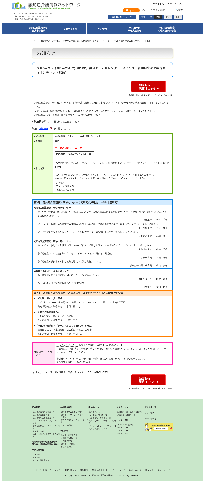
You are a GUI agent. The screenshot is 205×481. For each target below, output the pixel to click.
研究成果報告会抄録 (69, 438)
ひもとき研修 (66, 425)
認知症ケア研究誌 (68, 444)
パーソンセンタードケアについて (102, 426)
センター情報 (122, 420)
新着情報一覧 (150, 407)
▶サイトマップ (175, 4)
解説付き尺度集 (67, 447)
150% (178, 17)
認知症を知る (94, 412)
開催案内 (43, 128)
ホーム (38, 470)
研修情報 (36, 407)
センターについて (116, 470)
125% (168, 17)
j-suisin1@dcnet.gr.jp (66, 178)
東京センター (122, 428)
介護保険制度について (126, 415)
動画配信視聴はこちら (149, 86)
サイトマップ (163, 470)
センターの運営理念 (125, 425)
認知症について (95, 407)
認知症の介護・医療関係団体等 (130, 412)
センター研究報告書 (69, 435)
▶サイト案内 (159, 4)
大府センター (122, 431)
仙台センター (122, 433)
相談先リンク (122, 407)
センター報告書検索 (41, 460)
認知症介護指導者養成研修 (44, 412)
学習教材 (36, 454)
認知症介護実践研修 (41, 415)
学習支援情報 (38, 450)
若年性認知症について (98, 415)
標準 (158, 17)
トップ (35, 41)
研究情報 (102, 29)
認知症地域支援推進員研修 (44, 418)
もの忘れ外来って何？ (98, 429)
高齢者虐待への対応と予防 (100, 418)
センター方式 (38, 431)
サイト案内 (149, 413)
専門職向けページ (122, 17)
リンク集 (149, 470)
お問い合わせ (150, 419)
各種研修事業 (70, 29)
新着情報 (45, 41)
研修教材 (36, 457)
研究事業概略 (66, 441)
